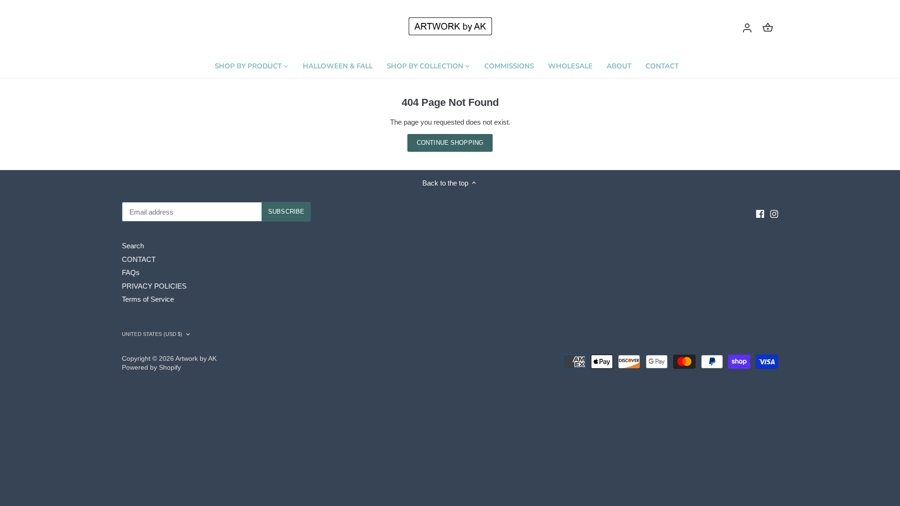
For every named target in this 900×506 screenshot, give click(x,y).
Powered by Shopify (151, 367)
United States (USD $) (152, 334)
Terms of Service (148, 299)
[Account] (747, 27)
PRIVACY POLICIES (154, 286)
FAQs (131, 272)
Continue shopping (450, 142)
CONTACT (139, 259)
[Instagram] (774, 213)
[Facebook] (760, 213)
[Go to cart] (767, 27)
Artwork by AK (196, 358)
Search (133, 246)
